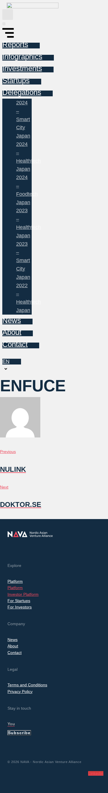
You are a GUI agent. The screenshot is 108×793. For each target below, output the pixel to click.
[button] (7, 14)
